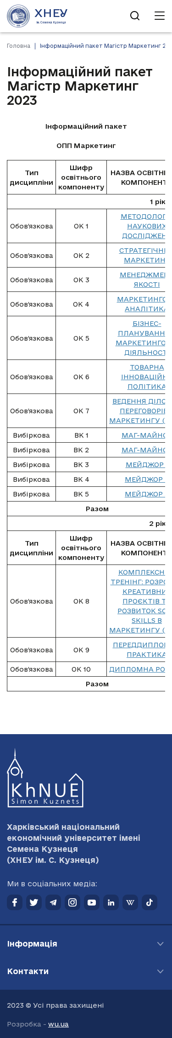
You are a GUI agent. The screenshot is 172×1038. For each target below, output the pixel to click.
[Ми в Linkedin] (111, 902)
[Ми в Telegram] (53, 902)
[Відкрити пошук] (134, 16)
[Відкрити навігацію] (159, 16)
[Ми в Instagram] (72, 902)
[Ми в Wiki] (130, 902)
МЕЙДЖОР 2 (147, 479)
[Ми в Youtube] (92, 902)
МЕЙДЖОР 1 (147, 464)
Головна (18, 46)
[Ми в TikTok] (149, 902)
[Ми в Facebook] (14, 902)
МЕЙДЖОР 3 (147, 494)
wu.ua (58, 1024)
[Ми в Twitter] (34, 902)
